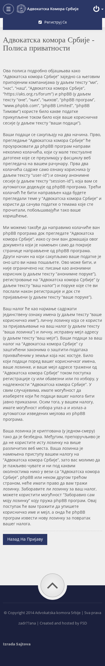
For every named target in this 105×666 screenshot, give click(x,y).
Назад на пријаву (25, 539)
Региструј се (54, 22)
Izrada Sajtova (17, 644)
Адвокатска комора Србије (52, 8)
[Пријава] (97, 9)
